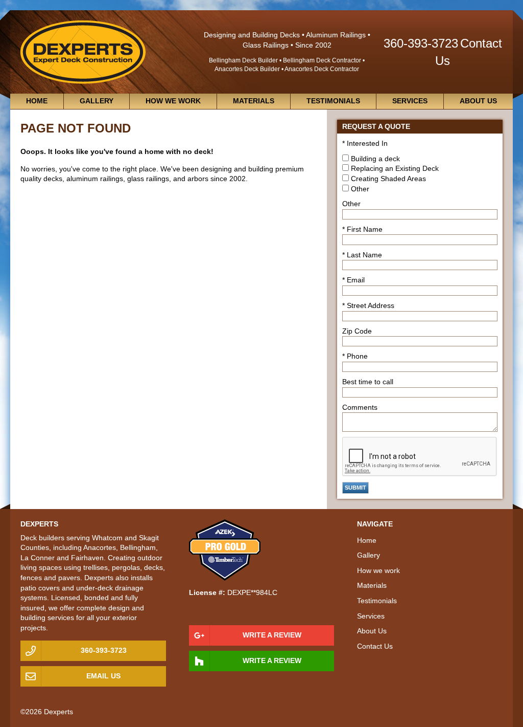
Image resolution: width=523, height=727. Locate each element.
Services (409, 101)
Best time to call (367, 382)
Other (360, 189)
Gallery (96, 101)
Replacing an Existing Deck (395, 168)
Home (36, 101)
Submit (355, 487)
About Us (478, 101)
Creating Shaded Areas (388, 178)
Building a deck (375, 159)
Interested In (367, 143)
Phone (357, 356)
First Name (365, 229)
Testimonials (333, 101)
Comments (359, 407)
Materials (253, 101)
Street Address (370, 305)
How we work (173, 101)
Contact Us (375, 646)
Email (356, 280)
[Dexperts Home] (83, 51)
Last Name (364, 255)
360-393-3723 (421, 43)
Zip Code (357, 331)
